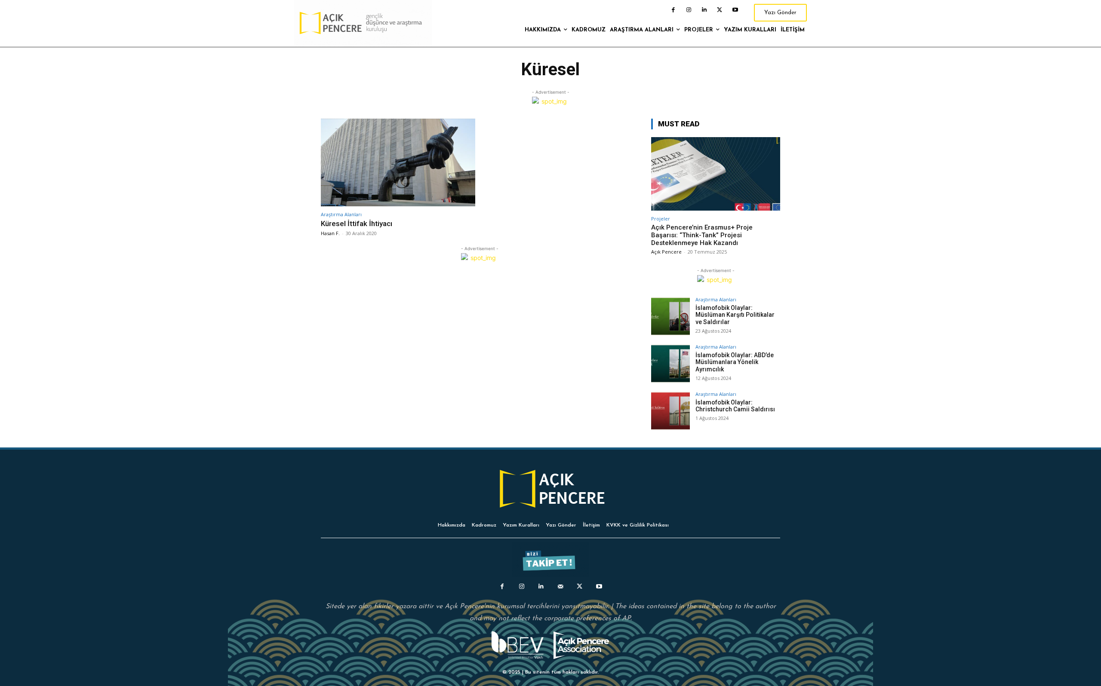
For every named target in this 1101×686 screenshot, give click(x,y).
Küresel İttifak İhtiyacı (356, 223)
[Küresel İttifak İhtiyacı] (398, 163)
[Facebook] (673, 9)
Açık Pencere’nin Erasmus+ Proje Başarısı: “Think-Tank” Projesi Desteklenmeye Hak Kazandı (702, 235)
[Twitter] (719, 9)
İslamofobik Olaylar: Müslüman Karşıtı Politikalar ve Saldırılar (735, 315)
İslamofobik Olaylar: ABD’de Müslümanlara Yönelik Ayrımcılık (734, 362)
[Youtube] (735, 9)
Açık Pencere (666, 251)
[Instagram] (688, 9)
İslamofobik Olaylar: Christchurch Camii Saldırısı (735, 406)
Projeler (660, 218)
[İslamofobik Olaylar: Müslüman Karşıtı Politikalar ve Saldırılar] (670, 316)
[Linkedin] (704, 9)
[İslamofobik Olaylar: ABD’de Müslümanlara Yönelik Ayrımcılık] (670, 363)
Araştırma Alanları (341, 214)
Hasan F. (330, 233)
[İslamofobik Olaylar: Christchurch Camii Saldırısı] (670, 411)
